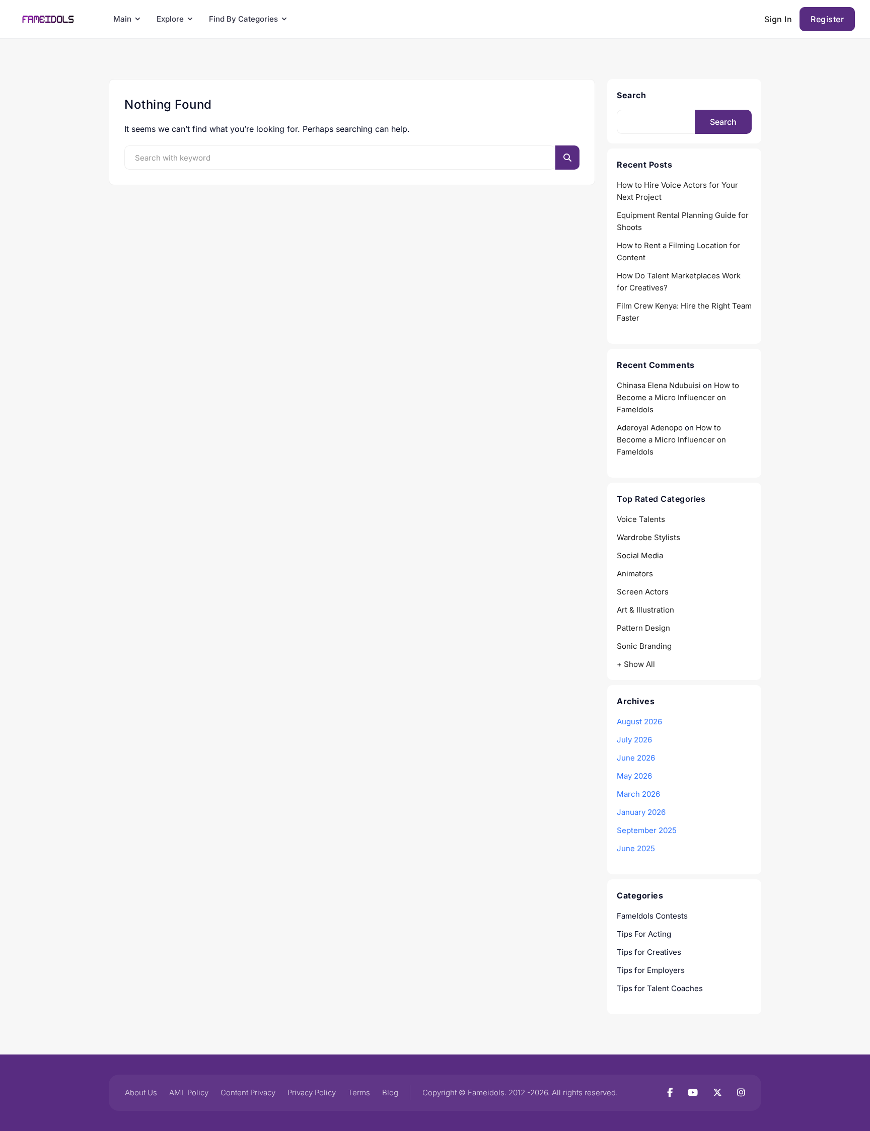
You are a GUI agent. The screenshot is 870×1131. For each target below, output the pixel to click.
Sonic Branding (644, 646)
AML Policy (188, 1092)
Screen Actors (643, 591)
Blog (390, 1092)
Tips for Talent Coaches (660, 988)
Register (827, 19)
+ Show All (636, 664)
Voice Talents (641, 519)
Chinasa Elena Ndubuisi (659, 385)
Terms (359, 1092)
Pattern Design (643, 628)
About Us (141, 1092)
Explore (170, 19)
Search (631, 95)
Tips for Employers (651, 970)
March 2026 (638, 794)
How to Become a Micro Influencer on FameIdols (678, 397)
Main (122, 19)
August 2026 (639, 721)
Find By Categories (243, 19)
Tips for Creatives (649, 952)
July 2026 (634, 739)
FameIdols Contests (652, 916)
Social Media (640, 555)
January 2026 (641, 812)
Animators (635, 573)
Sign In (778, 19)
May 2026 (634, 776)
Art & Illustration (645, 610)
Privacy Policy (311, 1092)
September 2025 (647, 830)
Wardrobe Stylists (648, 537)
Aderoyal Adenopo (650, 427)
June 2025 (636, 848)
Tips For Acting (644, 934)
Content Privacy (248, 1092)
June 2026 (636, 758)
